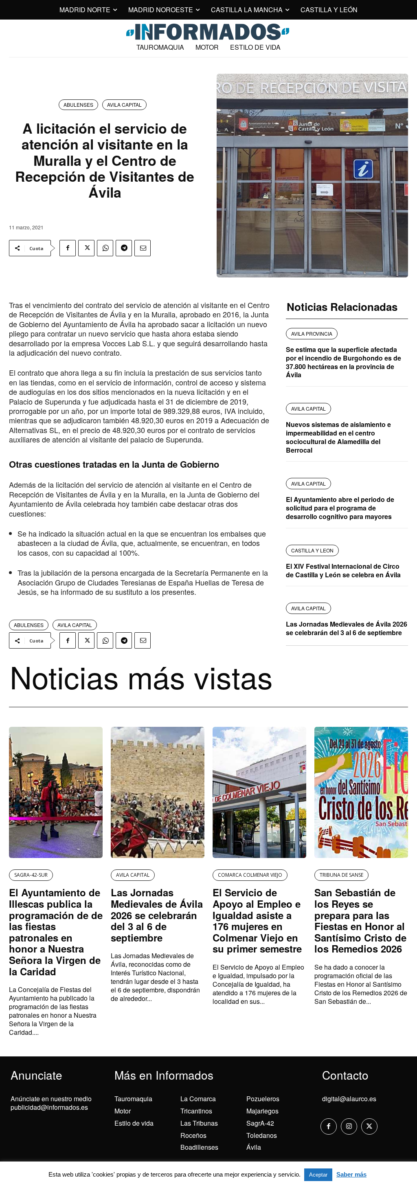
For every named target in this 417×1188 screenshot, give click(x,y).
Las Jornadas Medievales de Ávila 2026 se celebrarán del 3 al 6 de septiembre (346, 628)
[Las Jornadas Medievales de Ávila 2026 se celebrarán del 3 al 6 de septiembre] (157, 792)
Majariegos (262, 1110)
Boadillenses (199, 1147)
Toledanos (261, 1135)
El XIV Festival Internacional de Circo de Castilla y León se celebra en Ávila (343, 570)
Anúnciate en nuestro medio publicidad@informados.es (51, 1103)
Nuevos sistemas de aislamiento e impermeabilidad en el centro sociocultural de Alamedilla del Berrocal (338, 437)
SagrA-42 (260, 1123)
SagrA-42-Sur (31, 874)
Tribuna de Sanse (341, 874)
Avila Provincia (311, 333)
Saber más (351, 1174)
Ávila (253, 1147)
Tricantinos (196, 1110)
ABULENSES (78, 104)
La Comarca (198, 1098)
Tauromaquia (133, 1098)
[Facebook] (67, 248)
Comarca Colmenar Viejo (250, 874)
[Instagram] (349, 1126)
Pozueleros (262, 1098)
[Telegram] (124, 248)
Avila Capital (124, 104)
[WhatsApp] (105, 248)
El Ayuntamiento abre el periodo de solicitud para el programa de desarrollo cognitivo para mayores (340, 508)
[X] (86, 248)
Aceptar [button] (318, 1175)
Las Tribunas (199, 1123)
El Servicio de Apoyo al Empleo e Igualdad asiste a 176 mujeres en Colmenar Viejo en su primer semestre (257, 920)
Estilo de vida (134, 1123)
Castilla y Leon (312, 550)
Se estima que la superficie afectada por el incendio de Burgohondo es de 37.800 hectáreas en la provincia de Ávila (343, 362)
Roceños (193, 1135)
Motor (122, 1110)
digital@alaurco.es (349, 1098)
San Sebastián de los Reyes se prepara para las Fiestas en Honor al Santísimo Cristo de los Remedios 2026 (360, 920)
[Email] (142, 248)
